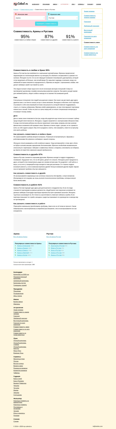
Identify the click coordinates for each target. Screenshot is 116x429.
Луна (73, 4)
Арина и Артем (22, 255)
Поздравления (18, 293)
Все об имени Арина (20, 237)
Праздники (46, 4)
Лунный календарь (20, 340)
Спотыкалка (18, 395)
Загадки (16, 411)
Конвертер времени (20, 370)
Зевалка (16, 392)
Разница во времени (20, 368)
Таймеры (17, 373)
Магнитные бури (19, 359)
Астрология (64, 4)
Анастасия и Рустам (57, 246)
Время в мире (18, 366)
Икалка (16, 390)
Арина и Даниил (22, 248)
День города (18, 296)
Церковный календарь (21, 281)
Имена (55, 4)
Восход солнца (19, 363)
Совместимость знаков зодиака (21, 313)
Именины (17, 304)
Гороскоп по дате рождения (19, 323)
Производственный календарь (20, 277)
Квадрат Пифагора (20, 383)
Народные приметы (20, 405)
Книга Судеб (18, 378)
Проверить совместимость (47, 24)
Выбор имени (18, 302)
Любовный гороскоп (91, 26)
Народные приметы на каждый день (21, 401)
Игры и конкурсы (19, 413)
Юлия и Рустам (56, 248)
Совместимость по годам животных (20, 334)
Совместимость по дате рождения (22, 330)
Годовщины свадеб (20, 285)
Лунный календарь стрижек (20, 343)
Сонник (98, 4)
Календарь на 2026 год (21, 274)
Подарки (16, 415)
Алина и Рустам (56, 253)
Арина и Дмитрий (23, 253)
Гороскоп (87, 21)
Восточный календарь (21, 321)
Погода (16, 361)
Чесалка (16, 388)
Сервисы (81, 4)
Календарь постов (20, 283)
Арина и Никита (22, 250)
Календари (35, 4)
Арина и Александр (23, 246)
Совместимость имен (92, 42)
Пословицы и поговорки (18, 408)
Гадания (90, 4)
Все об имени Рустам (53, 237)
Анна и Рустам (56, 250)
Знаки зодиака (89, 11)
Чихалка (16, 385)
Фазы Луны (17, 351)
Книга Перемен (19, 381)
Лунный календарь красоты (20, 347)
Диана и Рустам (56, 255)
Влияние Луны (18, 353)
